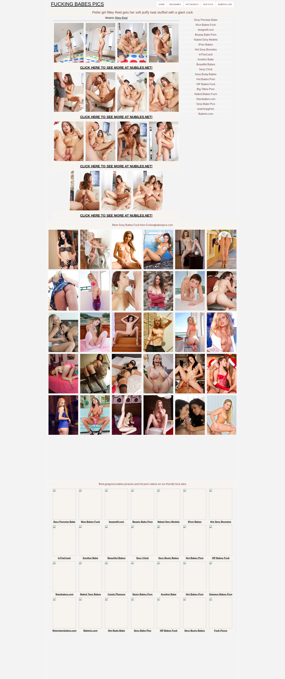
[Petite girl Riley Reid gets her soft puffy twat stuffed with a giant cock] (68, 62)
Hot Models (192, 4)
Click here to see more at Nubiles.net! (116, 67)
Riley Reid (121, 17)
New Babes (175, 4)
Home (162, 4)
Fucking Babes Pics (77, 4)
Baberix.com (225, 4)
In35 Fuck (208, 4)
